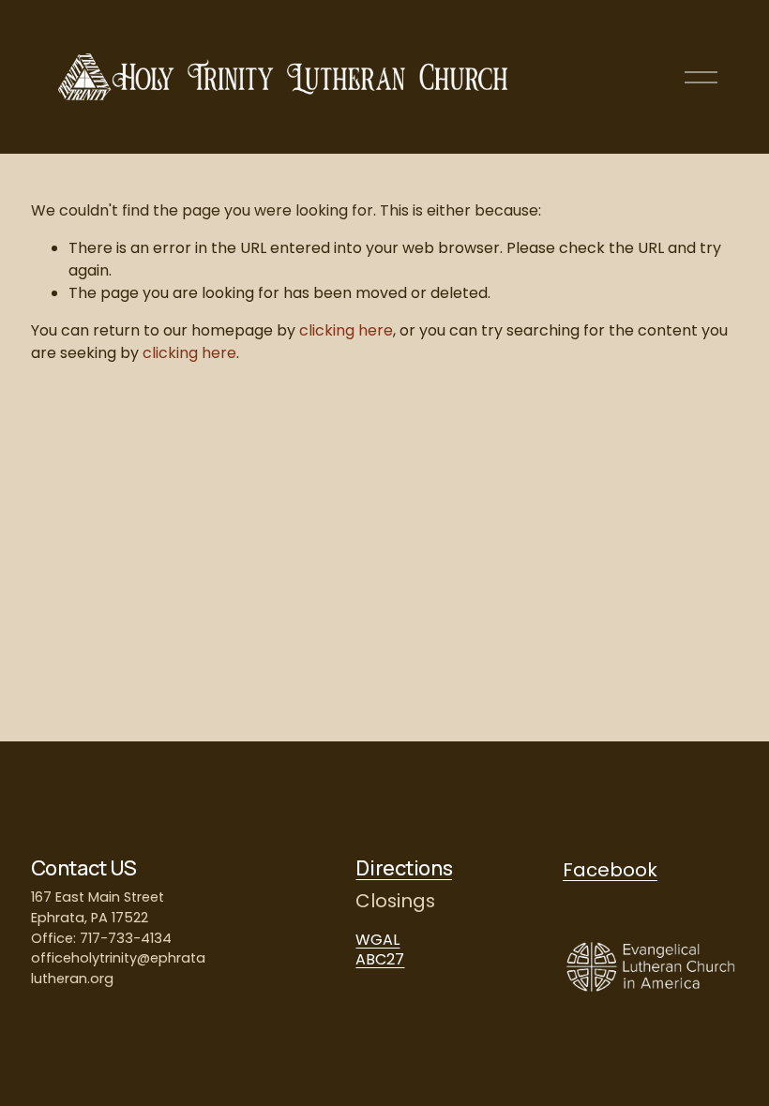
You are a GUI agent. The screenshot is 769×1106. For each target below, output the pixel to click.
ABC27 (379, 959)
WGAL (377, 939)
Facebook (610, 870)
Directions (403, 869)
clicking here (346, 330)
